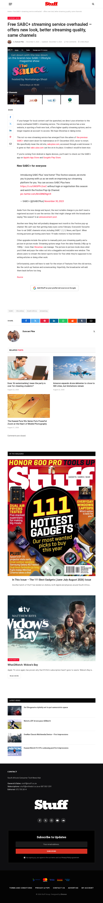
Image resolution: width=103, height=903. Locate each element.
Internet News (14, 18)
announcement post (48, 217)
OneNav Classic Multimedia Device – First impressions (46, 734)
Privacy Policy (66, 858)
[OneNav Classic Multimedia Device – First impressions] (14, 737)
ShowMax (20, 311)
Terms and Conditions (20, 888)
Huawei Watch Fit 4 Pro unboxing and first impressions (46, 748)
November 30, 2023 (54, 201)
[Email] (10, 144)
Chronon (64, 894)
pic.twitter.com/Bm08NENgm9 (35, 194)
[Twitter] (10, 124)
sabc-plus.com (37, 147)
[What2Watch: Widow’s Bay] (51, 628)
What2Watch (13, 660)
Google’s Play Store (52, 157)
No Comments (71, 42)
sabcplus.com (53, 144)
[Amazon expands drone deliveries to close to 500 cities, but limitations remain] (74, 368)
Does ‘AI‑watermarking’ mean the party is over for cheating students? (27, 384)
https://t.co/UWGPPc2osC (33, 186)
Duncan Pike (19, 42)
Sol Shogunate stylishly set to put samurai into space (46, 707)
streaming (44, 311)
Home (10, 11)
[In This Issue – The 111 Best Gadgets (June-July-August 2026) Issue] (51, 517)
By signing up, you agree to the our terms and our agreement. (52, 858)
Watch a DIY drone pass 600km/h (37, 721)
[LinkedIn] (10, 130)
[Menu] (10, 4)
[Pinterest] (10, 137)
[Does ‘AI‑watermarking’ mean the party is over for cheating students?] (29, 368)
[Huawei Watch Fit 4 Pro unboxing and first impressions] (14, 751)
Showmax (38, 247)
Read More (14, 676)
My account (88, 888)
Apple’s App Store (31, 157)
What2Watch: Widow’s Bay (23, 664)
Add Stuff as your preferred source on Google (56, 288)
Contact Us (59, 888)
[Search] (93, 4)
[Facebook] (10, 117)
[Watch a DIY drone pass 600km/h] (14, 724)
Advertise (73, 888)
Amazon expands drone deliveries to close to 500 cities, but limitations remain (74, 384)
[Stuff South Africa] (51, 4)
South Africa (32, 311)
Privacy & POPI (42, 888)
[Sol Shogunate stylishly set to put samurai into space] (14, 710)
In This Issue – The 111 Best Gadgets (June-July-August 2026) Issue (51, 579)
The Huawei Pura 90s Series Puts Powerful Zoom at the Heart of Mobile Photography (27, 422)
